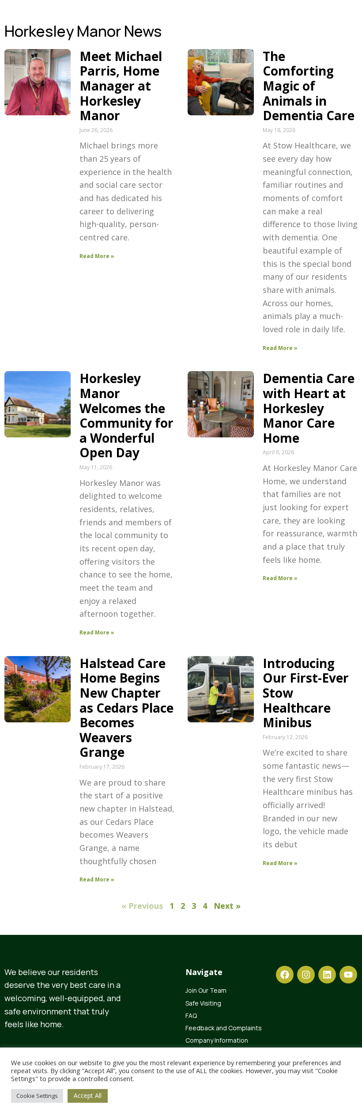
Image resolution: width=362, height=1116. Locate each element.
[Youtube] (348, 974)
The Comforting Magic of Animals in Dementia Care (308, 86)
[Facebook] (285, 974)
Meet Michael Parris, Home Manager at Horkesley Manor (120, 86)
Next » (227, 905)
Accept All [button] (88, 1095)
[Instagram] (306, 974)
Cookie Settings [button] (37, 1096)
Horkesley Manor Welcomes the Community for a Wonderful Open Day (126, 415)
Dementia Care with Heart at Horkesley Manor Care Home (308, 408)
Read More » (96, 256)
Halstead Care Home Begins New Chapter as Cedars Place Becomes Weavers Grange (126, 708)
